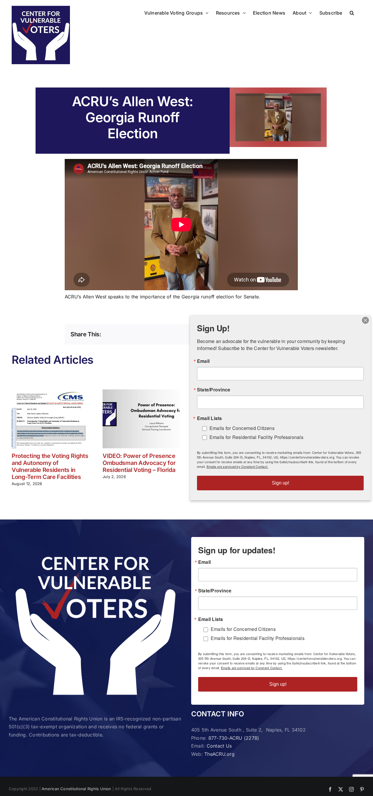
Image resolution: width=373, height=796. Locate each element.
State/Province (214, 590)
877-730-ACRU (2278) (233, 738)
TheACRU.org (219, 754)
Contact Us (219, 746)
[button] (352, 12)
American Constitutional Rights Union (76, 788)
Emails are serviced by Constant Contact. (252, 667)
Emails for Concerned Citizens (243, 629)
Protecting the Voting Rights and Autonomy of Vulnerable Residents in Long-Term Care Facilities (50, 466)
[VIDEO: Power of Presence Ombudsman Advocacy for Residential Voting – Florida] (141, 392)
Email (204, 562)
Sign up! (277, 684)
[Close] (365, 320)
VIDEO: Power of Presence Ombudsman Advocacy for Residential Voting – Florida (139, 462)
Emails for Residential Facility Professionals (258, 638)
